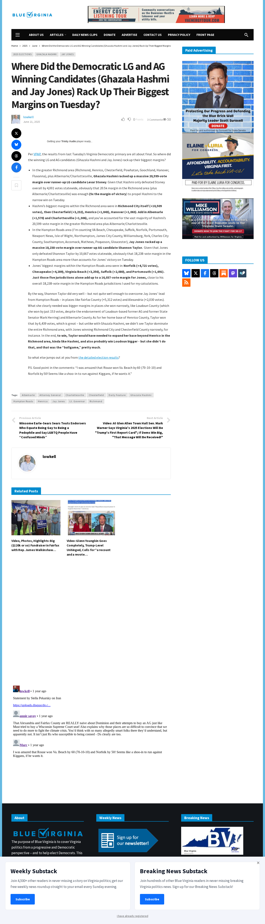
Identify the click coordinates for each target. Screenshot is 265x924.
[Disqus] (91, 622)
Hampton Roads (23, 401)
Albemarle (28, 395)
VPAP (37, 154)
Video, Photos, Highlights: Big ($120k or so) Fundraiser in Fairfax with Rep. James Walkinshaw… (35, 545)
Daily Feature (117, 395)
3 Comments (155, 119)
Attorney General (50, 395)
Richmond (96, 401)
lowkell (28, 117)
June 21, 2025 (31, 122)
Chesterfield (96, 395)
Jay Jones (67, 54)
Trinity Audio (68, 141)
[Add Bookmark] (16, 185)
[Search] (246, 35)
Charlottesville (75, 395)
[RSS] (186, 282)
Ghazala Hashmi (46, 54)
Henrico (43, 401)
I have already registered (132, 916)
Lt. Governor (77, 401)
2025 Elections (22, 54)
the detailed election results (98, 357)
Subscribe (23, 899)
